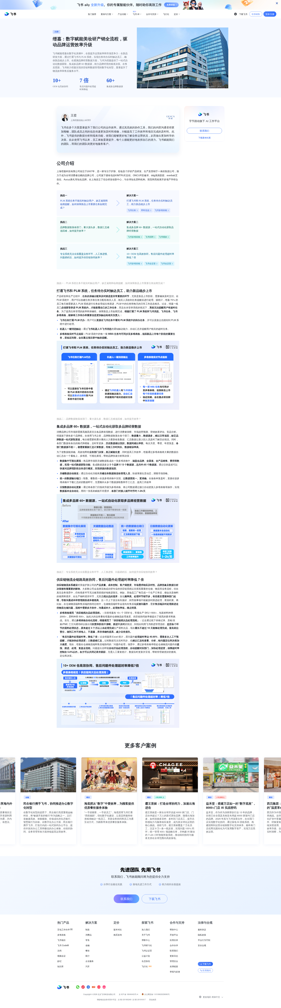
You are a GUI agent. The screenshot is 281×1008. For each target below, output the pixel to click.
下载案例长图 (204, 137)
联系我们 (204, 130)
